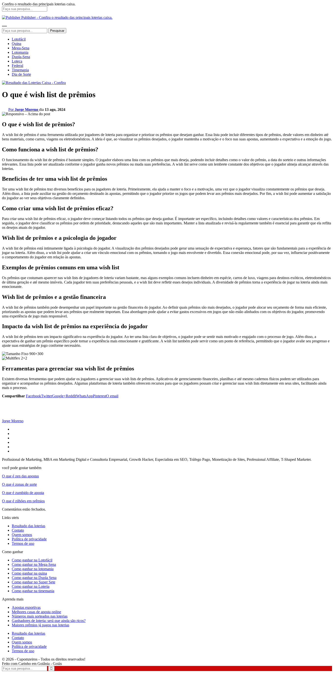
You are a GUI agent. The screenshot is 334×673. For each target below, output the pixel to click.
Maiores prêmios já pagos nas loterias (40, 625)
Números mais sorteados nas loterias (39, 616)
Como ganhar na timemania (33, 591)
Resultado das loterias (28, 526)
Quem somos (22, 535)
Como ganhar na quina (29, 573)
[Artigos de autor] (12, 416)
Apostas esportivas (26, 607)
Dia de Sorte (21, 74)
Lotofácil (19, 39)
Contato (18, 530)
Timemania (20, 70)
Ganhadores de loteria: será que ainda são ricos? (49, 621)
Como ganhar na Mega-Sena (34, 564)
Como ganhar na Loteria (30, 586)
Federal (17, 65)
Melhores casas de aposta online (36, 612)
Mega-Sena (20, 48)
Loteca (17, 61)
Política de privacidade (29, 539)
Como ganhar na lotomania (33, 569)
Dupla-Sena (21, 57)
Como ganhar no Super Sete (33, 582)
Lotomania (20, 52)
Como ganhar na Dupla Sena (34, 578)
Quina (16, 44)
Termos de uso (23, 543)
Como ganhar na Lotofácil (32, 560)
